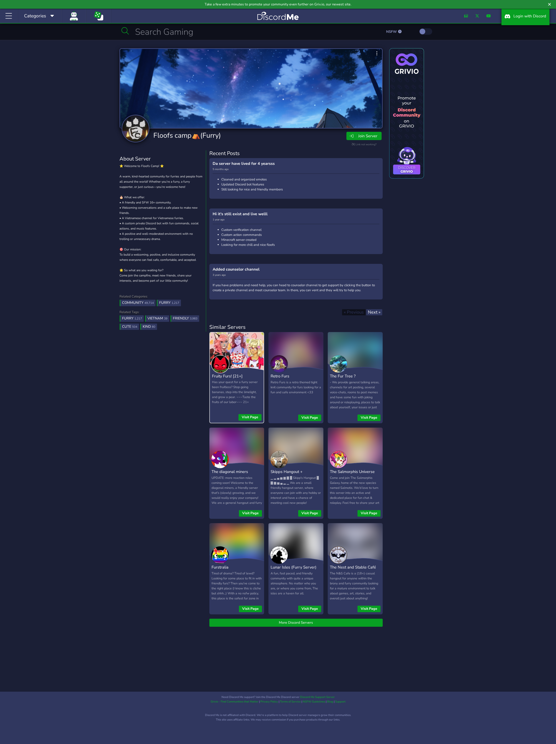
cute (129, 326)
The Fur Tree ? (343, 376)
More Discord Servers (296, 622)
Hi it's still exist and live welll (240, 214)
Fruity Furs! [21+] (227, 376)
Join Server (367, 136)
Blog (330, 702)
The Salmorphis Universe (352, 471)
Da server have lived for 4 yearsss (244, 163)
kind (149, 326)
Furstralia (220, 567)
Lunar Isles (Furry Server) (293, 567)
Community (138, 302)
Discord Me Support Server (317, 697)
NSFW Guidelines (314, 702)
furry (132, 318)
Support (340, 702)
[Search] (125, 31)
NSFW (392, 31)
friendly (185, 318)
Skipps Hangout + (287, 471)
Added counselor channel (236, 269)
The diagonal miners (230, 471)
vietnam (157, 318)
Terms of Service (290, 702)
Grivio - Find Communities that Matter (234, 702)
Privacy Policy (269, 702)
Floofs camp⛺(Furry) (187, 135)
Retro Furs (280, 376)
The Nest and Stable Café (353, 567)
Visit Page (250, 417)
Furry (169, 302)
